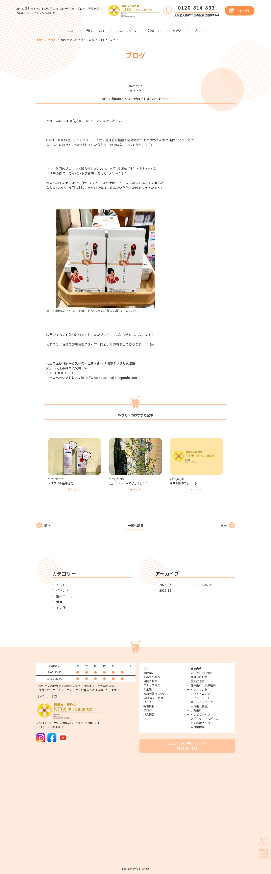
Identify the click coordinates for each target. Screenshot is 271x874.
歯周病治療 (198, 681)
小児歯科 (196, 710)
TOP (71, 30)
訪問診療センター (202, 723)
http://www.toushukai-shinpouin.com (109, 377)
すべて (60, 584)
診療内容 (154, 30)
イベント (62, 590)
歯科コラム (64, 596)
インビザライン (200, 714)
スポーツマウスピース (204, 719)
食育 (59, 601)
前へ (47, 525)
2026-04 (206, 584)
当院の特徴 (150, 681)
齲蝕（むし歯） (200, 677)
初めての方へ (126, 30)
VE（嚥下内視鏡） (202, 673)
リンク (147, 702)
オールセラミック (202, 702)
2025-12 (165, 590)
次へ (223, 525)
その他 (61, 607)
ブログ (199, 30)
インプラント (199, 689)
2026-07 (165, 584)
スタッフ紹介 (151, 685)
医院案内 (149, 673)
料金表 (177, 30)
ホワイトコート (200, 698)
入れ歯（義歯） (200, 706)
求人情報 (149, 714)
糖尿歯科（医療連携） (204, 685)
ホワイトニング (200, 694)
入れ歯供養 (198, 727)
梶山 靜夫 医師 (153, 698)
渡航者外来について (155, 694)
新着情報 (149, 706)
